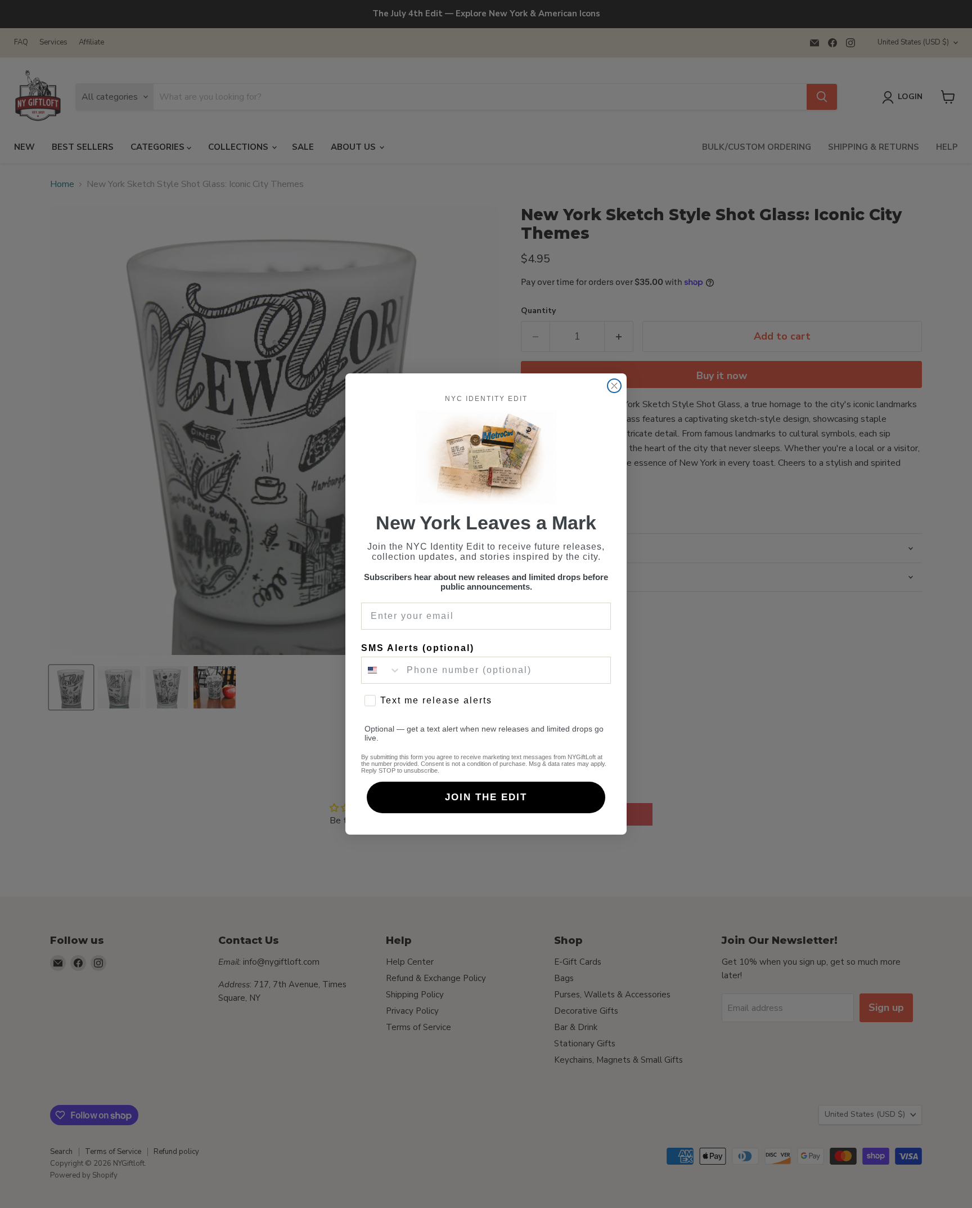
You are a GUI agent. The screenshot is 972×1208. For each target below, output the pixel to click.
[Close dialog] (614, 386)
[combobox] (381, 670)
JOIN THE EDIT (486, 797)
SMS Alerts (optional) (417, 648)
